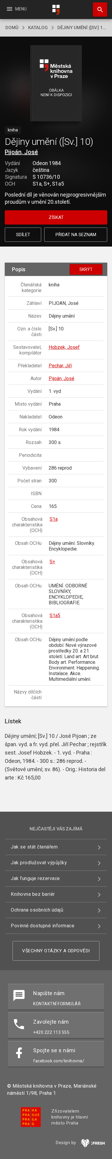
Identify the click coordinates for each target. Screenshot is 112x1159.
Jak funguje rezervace (35, 878)
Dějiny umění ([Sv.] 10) (82, 27)
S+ (52, 561)
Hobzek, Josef (64, 347)
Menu (16, 8)
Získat (56, 217)
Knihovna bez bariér (33, 894)
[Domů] (56, 10)
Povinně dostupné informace (42, 926)
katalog (38, 27)
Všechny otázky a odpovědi (56, 950)
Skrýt (86, 269)
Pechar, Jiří (60, 365)
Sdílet (23, 234)
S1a (54, 519)
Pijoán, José (21, 152)
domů (12, 27)
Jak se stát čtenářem (34, 847)
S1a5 (55, 615)
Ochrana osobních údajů (37, 910)
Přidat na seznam (76, 234)
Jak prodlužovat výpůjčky (39, 862)
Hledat (98, 9)
